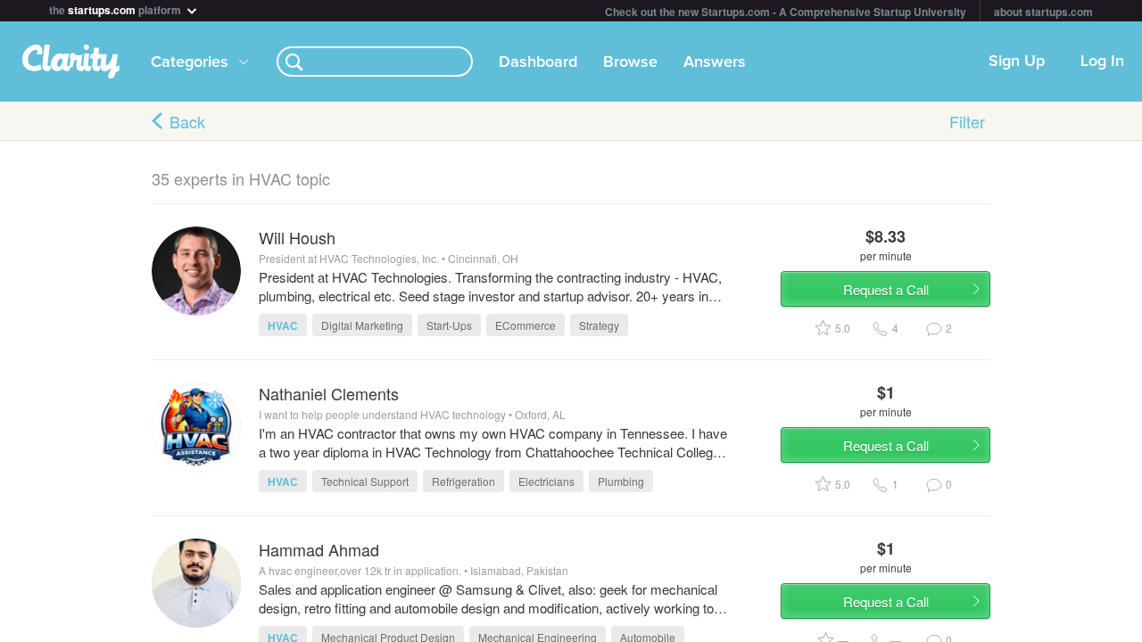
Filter (967, 121)
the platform (116, 8)
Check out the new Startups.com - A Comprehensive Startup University (785, 12)
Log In (1102, 62)
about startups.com (1043, 12)
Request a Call (886, 289)
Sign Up (1017, 62)
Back (187, 121)
